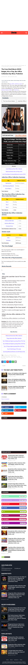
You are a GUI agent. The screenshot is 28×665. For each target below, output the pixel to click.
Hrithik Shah (4, 76)
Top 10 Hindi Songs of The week (14, 349)
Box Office (13, 496)
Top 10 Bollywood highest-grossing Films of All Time (14, 343)
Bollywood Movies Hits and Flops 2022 (14, 171)
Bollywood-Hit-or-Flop (15, 356)
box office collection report (16, 83)
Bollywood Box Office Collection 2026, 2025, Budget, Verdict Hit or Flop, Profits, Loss (16, 457)
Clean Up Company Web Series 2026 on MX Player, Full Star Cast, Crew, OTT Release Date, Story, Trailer (17, 609)
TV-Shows (13, 515)
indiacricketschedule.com (6, 568)
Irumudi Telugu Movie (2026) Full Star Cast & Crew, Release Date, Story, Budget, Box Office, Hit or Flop (17, 485)
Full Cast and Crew (8, 135)
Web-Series (13, 523)
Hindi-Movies (19, 357)
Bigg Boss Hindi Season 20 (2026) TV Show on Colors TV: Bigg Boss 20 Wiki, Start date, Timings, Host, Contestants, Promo (17, 579)
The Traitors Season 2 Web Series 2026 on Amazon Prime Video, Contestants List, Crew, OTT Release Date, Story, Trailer (17, 617)
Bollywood (6, 355)
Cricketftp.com (17, 568)
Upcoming (13, 519)
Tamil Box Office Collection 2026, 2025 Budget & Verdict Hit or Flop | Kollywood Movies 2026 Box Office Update (16, 549)
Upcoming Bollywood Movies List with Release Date (14, 351)
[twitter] (20, 407)
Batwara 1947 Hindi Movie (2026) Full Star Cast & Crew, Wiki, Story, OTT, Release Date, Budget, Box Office (17, 381)
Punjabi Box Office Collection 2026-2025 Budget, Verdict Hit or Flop (17, 463)
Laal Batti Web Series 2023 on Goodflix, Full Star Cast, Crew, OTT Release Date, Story (16, 652)
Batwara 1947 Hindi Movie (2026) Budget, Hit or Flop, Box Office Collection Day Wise (17, 374)
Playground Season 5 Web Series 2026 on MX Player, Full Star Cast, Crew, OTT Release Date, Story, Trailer (16, 626)
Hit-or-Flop (7, 65)
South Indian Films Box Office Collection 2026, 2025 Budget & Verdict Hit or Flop (15, 478)
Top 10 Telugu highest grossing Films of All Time (14, 346)
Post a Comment (5, 399)
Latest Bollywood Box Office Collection (14, 168)
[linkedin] (7, 410)
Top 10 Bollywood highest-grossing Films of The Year (14, 341)
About (11, 659)
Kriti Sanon (16, 90)
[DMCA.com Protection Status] (5, 557)
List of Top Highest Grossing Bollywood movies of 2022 (14, 174)
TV (13, 511)
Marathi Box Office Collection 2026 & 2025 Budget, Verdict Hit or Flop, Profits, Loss (17, 471)
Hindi (15, 357)
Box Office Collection (21, 135)
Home (2, 65)
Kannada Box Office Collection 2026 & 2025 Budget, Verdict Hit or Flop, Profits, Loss (17, 533)
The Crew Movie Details (9, 101)
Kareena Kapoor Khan (6, 90)
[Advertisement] (14, 15)
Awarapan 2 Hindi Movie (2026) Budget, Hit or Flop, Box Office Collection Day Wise (17, 387)
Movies (13, 507)
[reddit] (7, 413)
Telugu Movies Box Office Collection (14, 338)
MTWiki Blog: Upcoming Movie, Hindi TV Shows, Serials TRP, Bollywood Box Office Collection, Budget (14, 662)
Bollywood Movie (12, 355)
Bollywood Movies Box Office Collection (14, 335)
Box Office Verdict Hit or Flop (7, 357)
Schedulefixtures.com (6, 570)
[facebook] (7, 407)
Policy (21, 659)
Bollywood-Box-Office (5, 356)
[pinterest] (20, 410)
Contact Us (16, 659)
